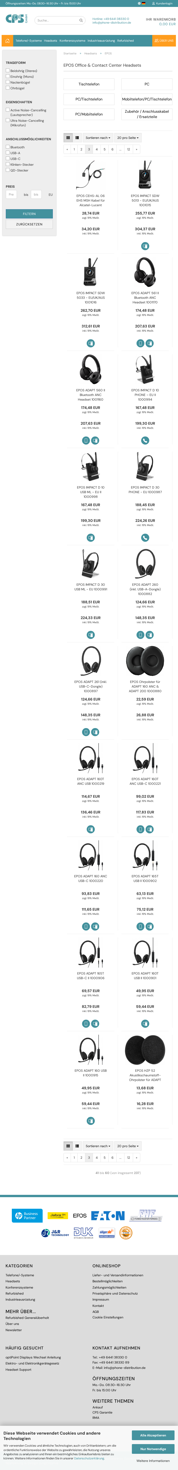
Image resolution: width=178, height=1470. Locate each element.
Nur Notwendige (153, 1449)
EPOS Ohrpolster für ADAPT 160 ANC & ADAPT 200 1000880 (145, 686)
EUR (50, 195)
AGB (95, 1312)
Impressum (100, 1299)
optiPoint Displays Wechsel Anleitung (33, 1357)
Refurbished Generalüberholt (27, 1318)
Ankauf (97, 1407)
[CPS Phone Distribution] (17, 15)
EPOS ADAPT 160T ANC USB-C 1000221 (145, 781)
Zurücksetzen (29, 224)
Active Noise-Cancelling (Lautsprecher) (28, 112)
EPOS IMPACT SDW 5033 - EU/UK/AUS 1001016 (90, 297)
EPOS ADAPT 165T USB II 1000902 (145, 878)
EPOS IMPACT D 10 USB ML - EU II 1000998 (91, 492)
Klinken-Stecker (22, 164)
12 (128, 149)
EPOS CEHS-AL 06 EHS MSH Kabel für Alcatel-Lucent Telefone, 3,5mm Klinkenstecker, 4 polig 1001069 (90, 200)
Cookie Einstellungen (107, 1317)
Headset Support (18, 1369)
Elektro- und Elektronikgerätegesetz (32, 1363)
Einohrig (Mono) (22, 77)
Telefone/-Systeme (29, 41)
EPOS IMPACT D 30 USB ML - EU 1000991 (90, 586)
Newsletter (14, 1330)
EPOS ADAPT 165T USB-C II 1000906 (91, 975)
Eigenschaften (19, 102)
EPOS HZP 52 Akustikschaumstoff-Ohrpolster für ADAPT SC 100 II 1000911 (145, 1075)
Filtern (29, 214)
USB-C (15, 159)
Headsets (50, 41)
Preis (10, 186)
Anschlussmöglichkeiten (28, 139)
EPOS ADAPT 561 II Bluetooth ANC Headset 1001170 (145, 297)
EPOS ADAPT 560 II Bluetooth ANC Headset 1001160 (90, 395)
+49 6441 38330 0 (116, 19)
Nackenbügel (20, 82)
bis (25, 195)
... (120, 149)
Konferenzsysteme (72, 41)
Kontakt (98, 1306)
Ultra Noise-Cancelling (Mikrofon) (27, 122)
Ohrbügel (17, 88)
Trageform (15, 63)
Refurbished (125, 41)
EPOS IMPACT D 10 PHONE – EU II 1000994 (145, 395)
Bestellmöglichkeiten (107, 1281)
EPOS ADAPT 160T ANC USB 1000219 (90, 781)
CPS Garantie (102, 1412)
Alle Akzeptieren (153, 1435)
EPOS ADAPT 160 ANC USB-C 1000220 (90, 878)
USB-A (15, 153)
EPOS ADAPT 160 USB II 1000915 (91, 1072)
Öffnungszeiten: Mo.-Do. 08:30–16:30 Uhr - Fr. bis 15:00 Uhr (43, 3)
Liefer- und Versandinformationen (117, 1275)
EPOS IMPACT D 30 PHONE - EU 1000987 (145, 489)
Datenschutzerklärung (89, 1458)
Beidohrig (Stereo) (23, 71)
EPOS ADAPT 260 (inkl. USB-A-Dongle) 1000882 (145, 589)
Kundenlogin (163, 3)
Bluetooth (17, 147)
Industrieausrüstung (101, 41)
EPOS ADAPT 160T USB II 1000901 (145, 975)
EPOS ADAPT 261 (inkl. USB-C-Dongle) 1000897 (90, 686)
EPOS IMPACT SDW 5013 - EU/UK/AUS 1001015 (145, 200)
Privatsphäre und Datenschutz (115, 1293)
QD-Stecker (19, 170)
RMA (95, 1418)
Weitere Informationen (153, 1461)
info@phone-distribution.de (111, 23)
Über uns (166, 41)
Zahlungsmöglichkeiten (109, 1287)
